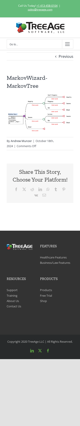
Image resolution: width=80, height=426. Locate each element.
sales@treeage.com (40, 9)
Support (12, 290)
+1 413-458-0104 (47, 6)
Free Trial (46, 296)
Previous (66, 56)
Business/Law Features (55, 263)
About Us (13, 301)
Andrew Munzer (21, 141)
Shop (43, 301)
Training (12, 296)
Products (46, 290)
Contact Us (14, 306)
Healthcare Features (53, 257)
